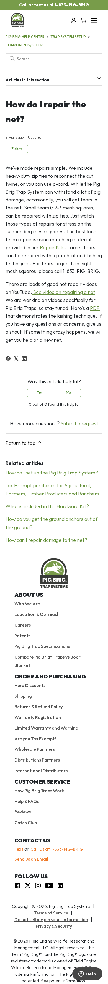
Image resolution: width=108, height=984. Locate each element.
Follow (16, 149)
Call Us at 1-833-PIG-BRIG (56, 849)
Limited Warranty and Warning (46, 728)
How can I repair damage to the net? (46, 540)
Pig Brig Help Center (25, 37)
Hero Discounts (29, 685)
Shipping (23, 696)
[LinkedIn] (24, 358)
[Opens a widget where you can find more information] (87, 974)
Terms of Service (51, 913)
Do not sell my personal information (51, 919)
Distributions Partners (37, 760)
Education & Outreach (37, 614)
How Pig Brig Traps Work (39, 790)
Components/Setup (24, 45)
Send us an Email (31, 859)
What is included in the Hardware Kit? (47, 506)
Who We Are (27, 603)
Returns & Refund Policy (38, 706)
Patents (22, 635)
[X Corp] (16, 358)
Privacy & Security (54, 926)
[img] (17, 885)
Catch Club (25, 822)
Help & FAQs (26, 801)
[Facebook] (8, 358)
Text (18, 849)
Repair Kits (52, 247)
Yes (40, 393)
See (44, 980)
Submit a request (79, 423)
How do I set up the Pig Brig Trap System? (52, 473)
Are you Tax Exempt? (35, 738)
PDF (95, 308)
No (68, 393)
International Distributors (41, 770)
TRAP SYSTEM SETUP (68, 37)
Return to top (21, 443)
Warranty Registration (37, 717)
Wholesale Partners (34, 749)
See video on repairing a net (63, 292)
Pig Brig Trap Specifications (42, 646)
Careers (22, 625)
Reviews (22, 812)
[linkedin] (60, 885)
